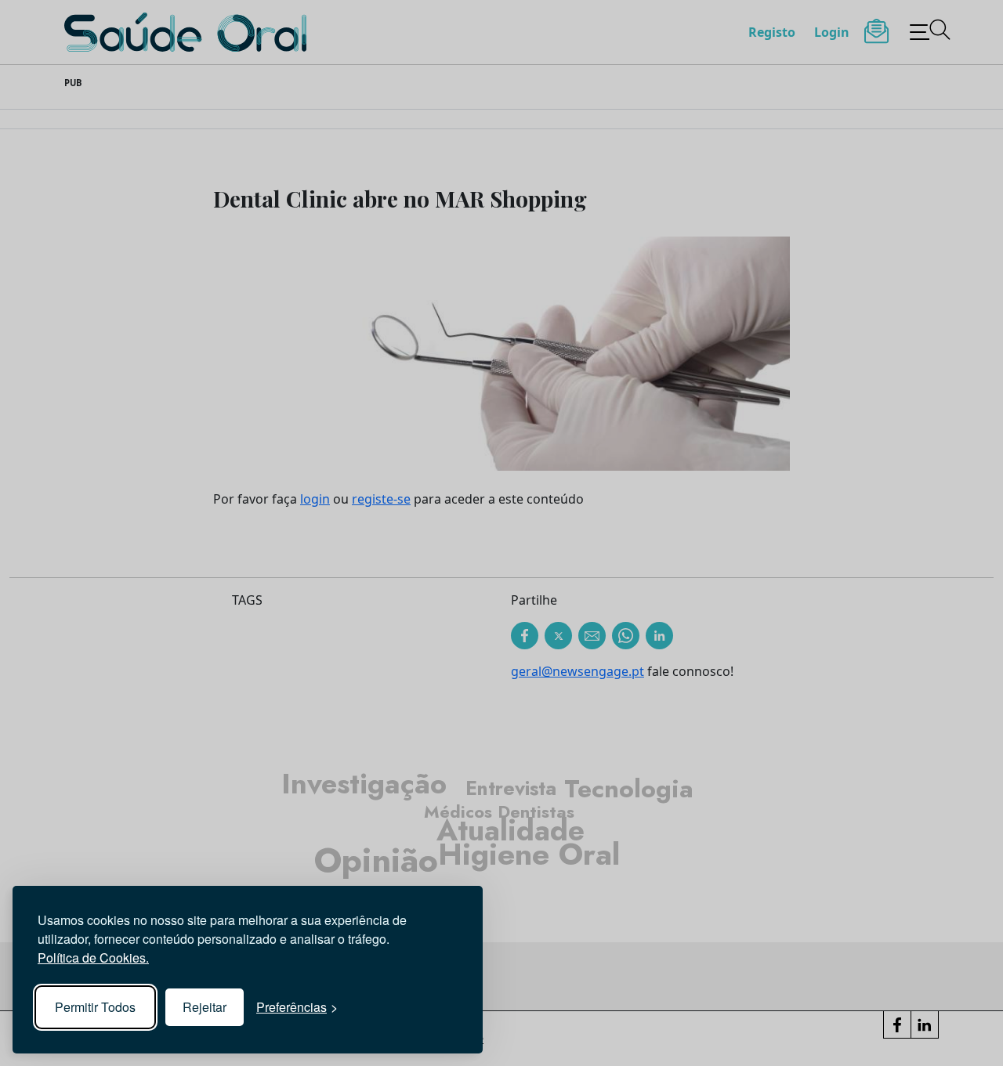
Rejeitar (204, 1007)
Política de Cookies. (93, 958)
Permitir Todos (95, 1007)
